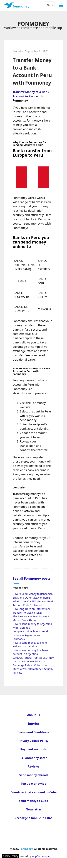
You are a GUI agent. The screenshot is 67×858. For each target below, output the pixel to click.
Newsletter (33, 809)
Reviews (33, 766)
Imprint (33, 724)
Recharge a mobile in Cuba (33, 818)
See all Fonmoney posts (31, 578)
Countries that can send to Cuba (34, 792)
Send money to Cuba (33, 801)
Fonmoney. (26, 848)
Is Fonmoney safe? (33, 758)
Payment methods (33, 749)
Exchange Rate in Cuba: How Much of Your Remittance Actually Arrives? (33, 668)
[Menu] (61, 5)
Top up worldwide (33, 784)
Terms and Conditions (33, 732)
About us (33, 715)
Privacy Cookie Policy (33, 741)
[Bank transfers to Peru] (32, 191)
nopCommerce (41, 856)
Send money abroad (33, 775)
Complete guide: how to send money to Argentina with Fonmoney (30, 635)
